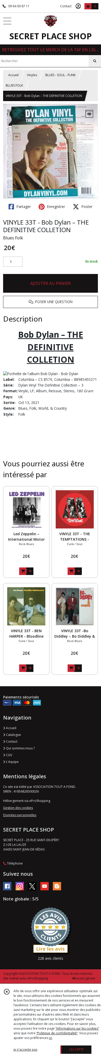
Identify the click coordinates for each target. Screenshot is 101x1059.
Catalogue (13, 735)
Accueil (13, 75)
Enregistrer (55, 206)
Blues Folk (13, 238)
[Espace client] (78, 6)
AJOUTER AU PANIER (50, 283)
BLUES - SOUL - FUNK (60, 75)
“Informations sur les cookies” (77, 1028)
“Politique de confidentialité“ (57, 1033)
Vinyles (32, 75)
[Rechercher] (95, 61)
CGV (8, 755)
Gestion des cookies (18, 808)
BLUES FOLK (14, 85)
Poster (86, 206)
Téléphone (14, 863)
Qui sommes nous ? (20, 748)
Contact (65, 6)
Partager (23, 206)
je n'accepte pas (25, 1049)
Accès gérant (85, 978)
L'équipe (12, 762)
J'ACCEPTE (76, 1049)
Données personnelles (19, 815)
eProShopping (37, 978)
